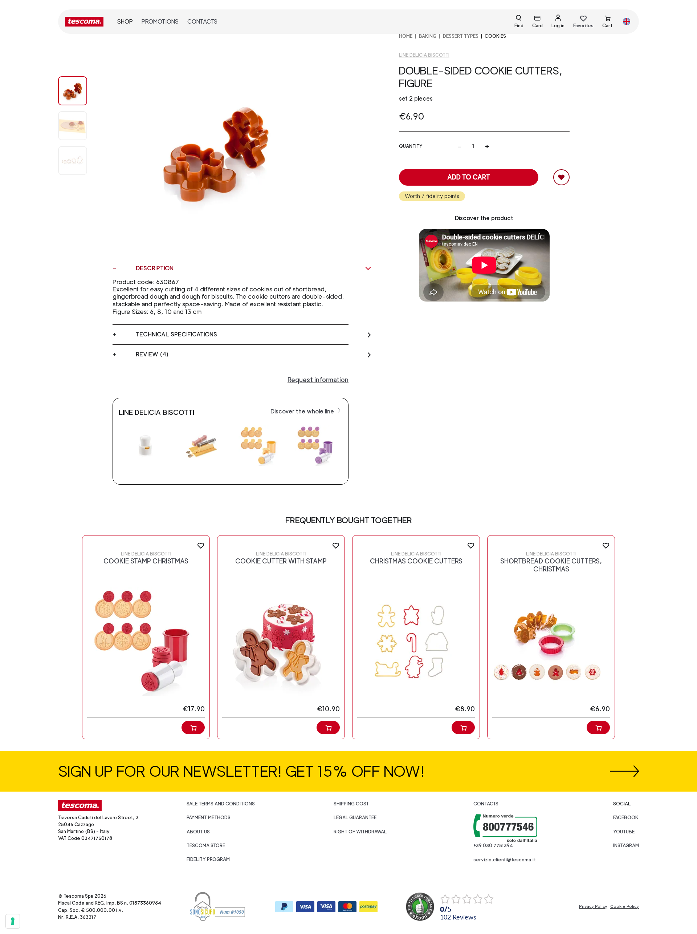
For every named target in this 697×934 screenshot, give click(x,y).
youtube (624, 831)
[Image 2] (80, 160)
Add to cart (468, 177)
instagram (626, 845)
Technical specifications (176, 334)
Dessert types (460, 36)
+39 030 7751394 (493, 845)
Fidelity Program (208, 859)
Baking (427, 36)
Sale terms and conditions (221, 803)
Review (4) (152, 354)
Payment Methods (209, 817)
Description (155, 268)
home (405, 36)
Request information (318, 380)
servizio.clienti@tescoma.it (504, 859)
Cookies (495, 36)
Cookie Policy (624, 906)
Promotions (160, 21)
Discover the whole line (302, 411)
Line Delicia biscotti (424, 55)
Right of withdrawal (360, 831)
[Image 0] (80, 90)
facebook (626, 817)
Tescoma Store (206, 845)
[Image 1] (80, 125)
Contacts (202, 21)
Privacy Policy (593, 906)
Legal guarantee (355, 817)
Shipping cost (351, 803)
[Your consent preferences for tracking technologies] (13, 921)
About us (198, 831)
